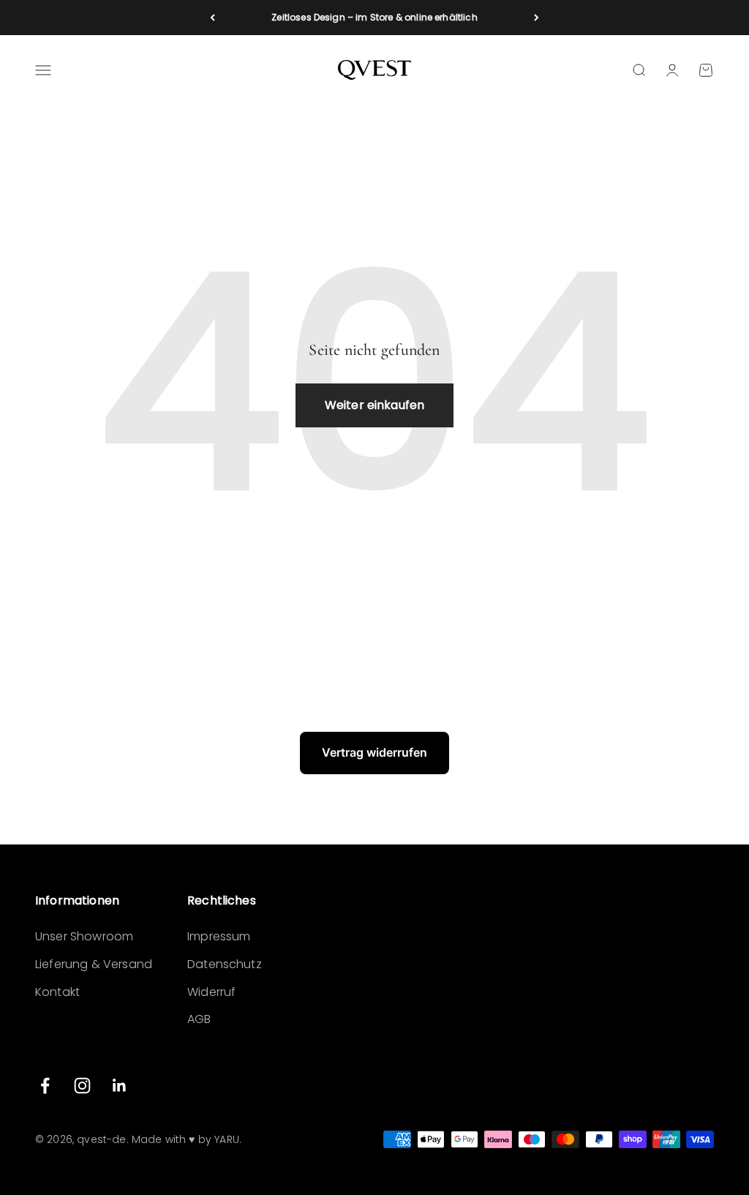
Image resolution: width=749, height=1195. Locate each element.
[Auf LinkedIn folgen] (119, 1085)
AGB (199, 1019)
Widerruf (211, 992)
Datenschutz (224, 964)
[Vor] (536, 17)
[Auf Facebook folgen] (45, 1085)
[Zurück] (212, 17)
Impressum (218, 936)
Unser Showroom (84, 936)
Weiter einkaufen (375, 405)
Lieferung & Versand (93, 964)
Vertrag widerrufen (374, 752)
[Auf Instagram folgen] (82, 1085)
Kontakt (57, 992)
